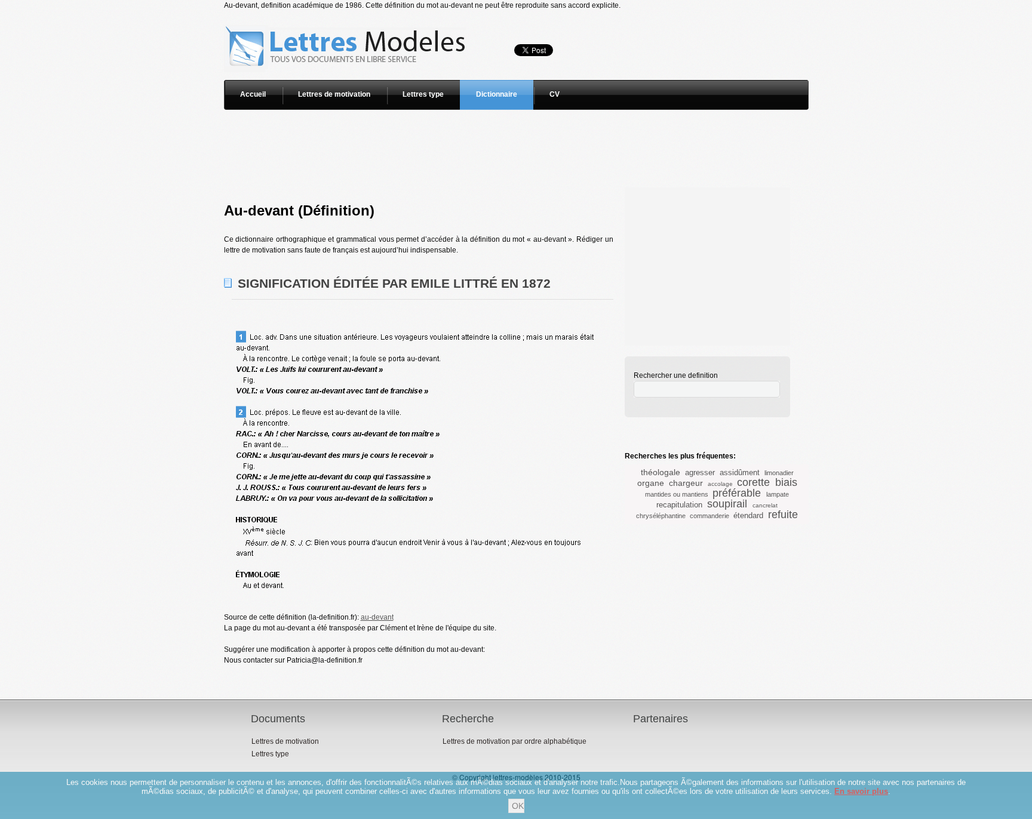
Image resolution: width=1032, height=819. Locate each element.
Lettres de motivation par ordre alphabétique (514, 741)
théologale (660, 472)
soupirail (727, 504)
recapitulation (679, 504)
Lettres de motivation (334, 94)
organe (650, 483)
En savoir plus (861, 791)
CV (554, 94)
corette (753, 482)
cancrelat (765, 505)
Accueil (253, 94)
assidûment (740, 472)
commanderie (709, 515)
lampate (777, 494)
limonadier (779, 472)
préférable (736, 493)
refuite (783, 515)
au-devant (377, 617)
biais (786, 482)
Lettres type (423, 94)
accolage (720, 484)
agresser (700, 472)
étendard (748, 515)
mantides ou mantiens (676, 494)
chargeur (686, 483)
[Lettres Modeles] (347, 16)
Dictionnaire (496, 94)
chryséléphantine (661, 515)
